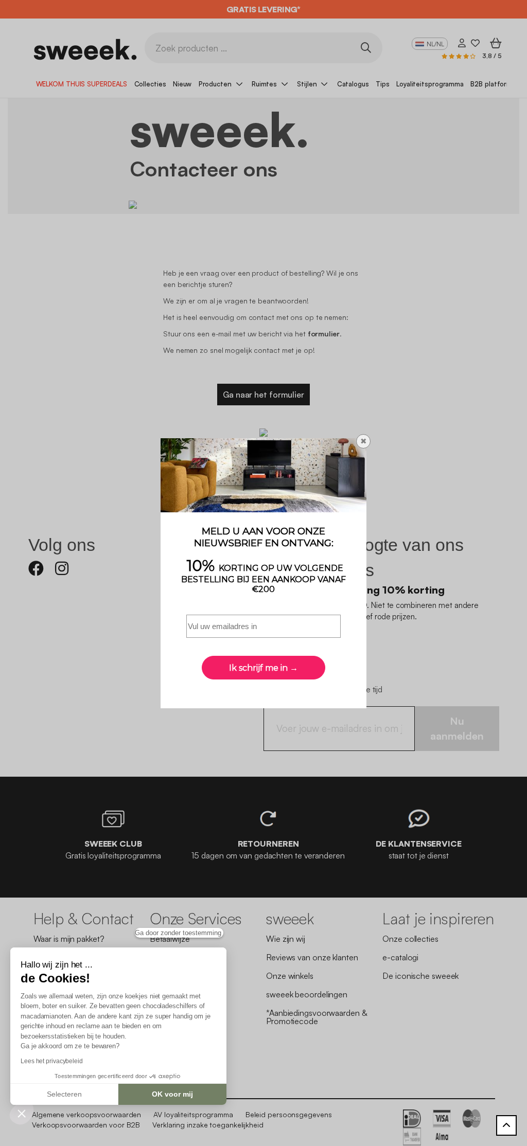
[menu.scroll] (506, 1125)
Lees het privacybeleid (52, 1061)
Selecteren (64, 1094)
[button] (21, 1113)
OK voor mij (172, 1094)
